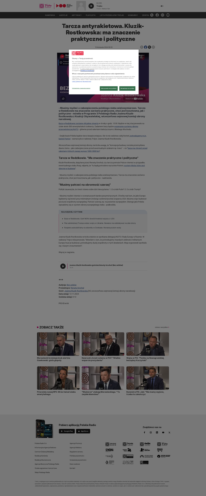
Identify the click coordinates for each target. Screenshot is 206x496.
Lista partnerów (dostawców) (81, 81)
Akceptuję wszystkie (127, 88)
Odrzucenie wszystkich (109, 88)
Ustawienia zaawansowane (81, 88)
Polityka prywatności (87, 70)
